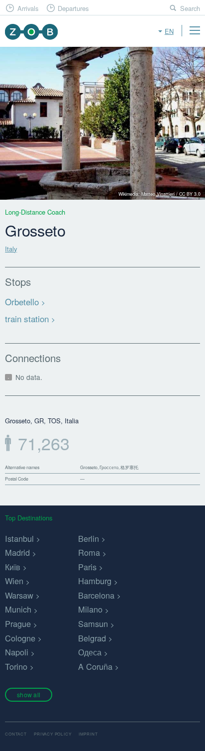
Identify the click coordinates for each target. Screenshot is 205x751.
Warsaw (19, 595)
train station (27, 318)
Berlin (88, 538)
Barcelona (96, 595)
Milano (90, 609)
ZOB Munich (31, 31)
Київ (12, 567)
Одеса (90, 652)
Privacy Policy (52, 734)
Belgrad (92, 638)
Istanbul (19, 538)
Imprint (88, 734)
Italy (11, 248)
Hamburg (94, 581)
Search (190, 8)
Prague (18, 623)
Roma (89, 552)
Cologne (20, 638)
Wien (14, 581)
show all (28, 694)
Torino (16, 666)
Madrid (17, 552)
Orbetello (22, 301)
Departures (73, 8)
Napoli (16, 652)
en (169, 31)
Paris (87, 567)
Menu (195, 30)
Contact (16, 734)
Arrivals (27, 8)
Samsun (93, 623)
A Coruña (95, 666)
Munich (18, 609)
